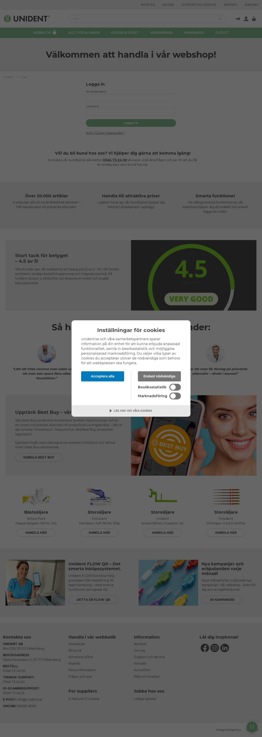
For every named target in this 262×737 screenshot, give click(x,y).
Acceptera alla (102, 376)
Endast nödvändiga (159, 376)
